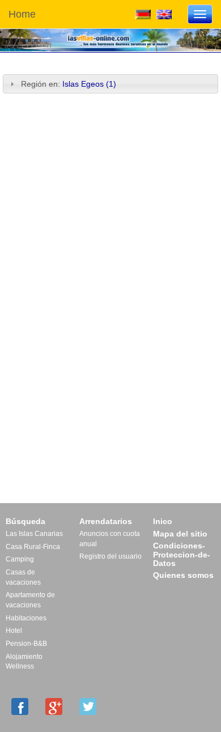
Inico (162, 521)
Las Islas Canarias (34, 534)
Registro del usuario (110, 556)
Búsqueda (25, 521)
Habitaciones (26, 618)
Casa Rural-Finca (33, 547)
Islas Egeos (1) (89, 83)
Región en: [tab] (68, 83)
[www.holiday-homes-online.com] (164, 13)
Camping (20, 559)
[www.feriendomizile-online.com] (143, 13)
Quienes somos (183, 575)
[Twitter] (87, 706)
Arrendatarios (105, 521)
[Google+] (53, 706)
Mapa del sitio (180, 533)
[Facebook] (19, 706)
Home (22, 14)
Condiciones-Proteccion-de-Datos (181, 554)
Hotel (14, 631)
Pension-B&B (26, 644)
